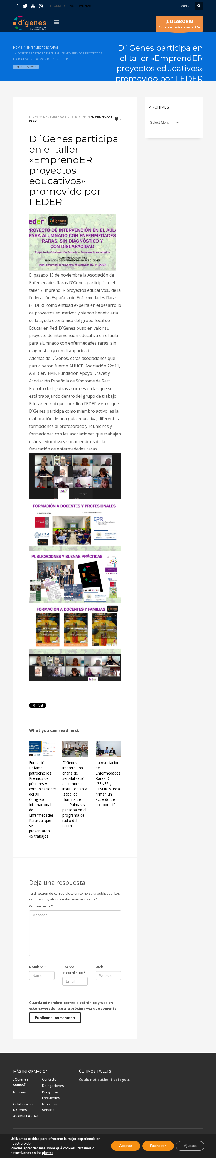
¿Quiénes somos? (20, 1082)
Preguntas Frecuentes (51, 1095)
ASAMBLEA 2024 (25, 1116)
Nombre (37, 966)
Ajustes (190, 1145)
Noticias (19, 1092)
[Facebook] (17, 6)
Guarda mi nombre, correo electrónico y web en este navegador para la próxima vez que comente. (73, 1005)
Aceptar (125, 1145)
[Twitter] (25, 6)
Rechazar (158, 1145)
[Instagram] (41, 6)
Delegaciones (53, 1085)
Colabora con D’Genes (24, 1107)
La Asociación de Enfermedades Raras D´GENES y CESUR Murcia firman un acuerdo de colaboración (108, 783)
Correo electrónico (74, 969)
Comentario (41, 906)
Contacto (49, 1079)
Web (100, 966)
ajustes (47, 1153)
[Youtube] (33, 6)
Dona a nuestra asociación (179, 23)
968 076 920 (80, 6)
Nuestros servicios (49, 1107)
